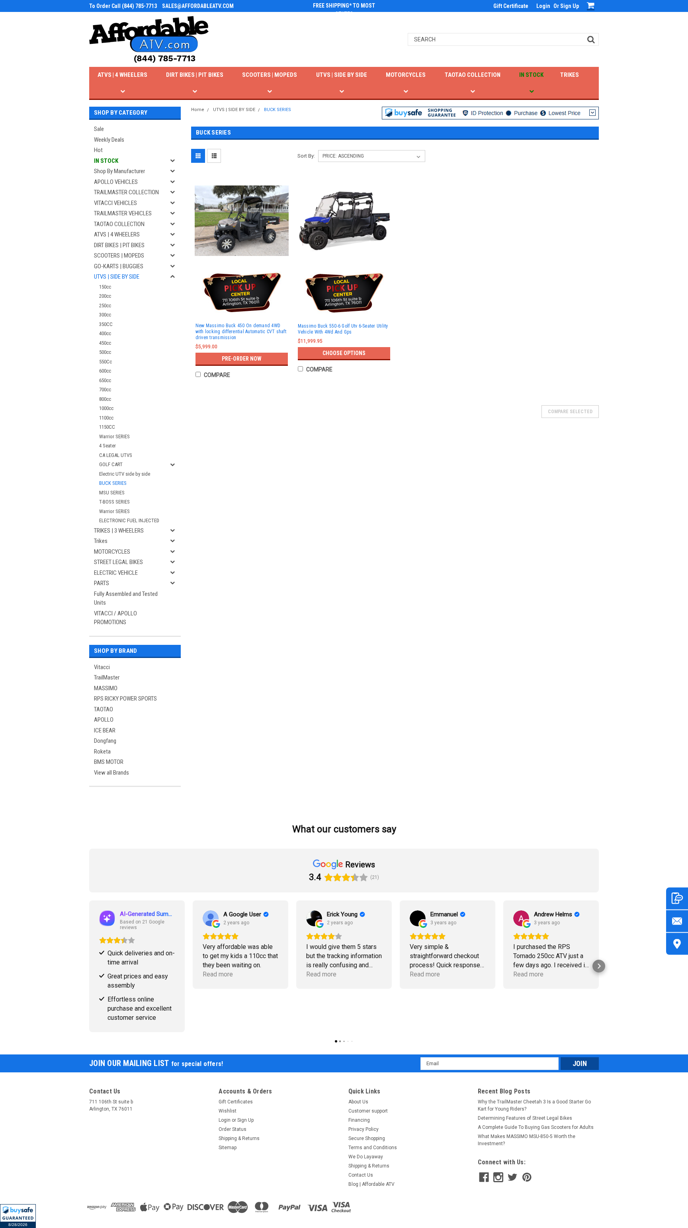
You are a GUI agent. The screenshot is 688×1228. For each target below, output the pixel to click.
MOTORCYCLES (406, 74)
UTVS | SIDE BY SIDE (341, 74)
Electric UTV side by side (124, 474)
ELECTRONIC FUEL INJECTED (129, 520)
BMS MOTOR (108, 761)
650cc (105, 380)
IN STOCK (531, 74)
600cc (105, 371)
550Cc (105, 362)
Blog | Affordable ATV (371, 1184)
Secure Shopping (366, 1138)
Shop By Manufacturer (119, 171)
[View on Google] (211, 918)
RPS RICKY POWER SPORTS (125, 698)
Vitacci (102, 667)
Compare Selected (570, 411)
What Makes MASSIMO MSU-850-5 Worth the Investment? (526, 1140)
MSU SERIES (112, 493)
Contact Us (360, 1175)
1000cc (106, 408)
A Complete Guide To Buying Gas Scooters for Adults (536, 1127)
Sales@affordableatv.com (198, 6)
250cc (105, 305)
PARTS (101, 583)
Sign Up (569, 6)
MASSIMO (105, 688)
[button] (18, 1216)
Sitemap (227, 1147)
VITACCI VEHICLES (115, 203)
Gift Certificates (236, 1102)
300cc (105, 315)
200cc (105, 296)
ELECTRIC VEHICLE (116, 572)
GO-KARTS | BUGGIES (118, 266)
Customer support (368, 1111)
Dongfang (105, 740)
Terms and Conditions (372, 1147)
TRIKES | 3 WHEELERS (119, 530)
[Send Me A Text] (677, 898)
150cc (105, 287)
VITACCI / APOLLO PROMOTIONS (115, 618)
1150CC (107, 427)
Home (197, 109)
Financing (359, 1120)
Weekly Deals (109, 139)
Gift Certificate (510, 6)
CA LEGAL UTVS (115, 455)
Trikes (101, 541)
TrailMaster (106, 677)
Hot (98, 150)
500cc (105, 352)
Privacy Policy (363, 1129)
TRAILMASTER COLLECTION (126, 192)
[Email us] (677, 921)
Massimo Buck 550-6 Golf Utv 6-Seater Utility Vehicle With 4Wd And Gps (343, 329)
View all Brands (111, 772)
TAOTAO (103, 709)
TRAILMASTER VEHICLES (123, 213)
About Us (358, 1102)
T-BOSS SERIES (114, 502)
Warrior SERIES (114, 436)
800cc (105, 399)
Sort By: (306, 156)
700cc (105, 389)
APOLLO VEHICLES (116, 181)
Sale (99, 129)
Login (543, 6)
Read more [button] (218, 974)
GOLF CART (111, 464)
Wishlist (227, 1111)
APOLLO (103, 719)
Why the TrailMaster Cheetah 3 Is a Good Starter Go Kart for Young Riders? (534, 1105)
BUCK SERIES (113, 483)
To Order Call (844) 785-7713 (123, 6)
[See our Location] (677, 944)
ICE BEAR (104, 730)
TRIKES (569, 74)
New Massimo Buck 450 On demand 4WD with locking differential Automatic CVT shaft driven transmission (240, 331)
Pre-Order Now (242, 358)
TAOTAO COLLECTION (472, 74)
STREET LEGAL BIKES (118, 562)
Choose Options (344, 353)
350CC (106, 324)
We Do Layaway (365, 1157)
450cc (105, 343)
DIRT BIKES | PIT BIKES (194, 74)
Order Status (232, 1129)
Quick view (242, 260)
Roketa (102, 751)
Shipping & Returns (239, 1138)
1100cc (106, 418)
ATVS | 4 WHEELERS (122, 74)
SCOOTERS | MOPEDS (269, 74)
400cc (105, 333)
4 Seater (107, 446)
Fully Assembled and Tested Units (126, 598)
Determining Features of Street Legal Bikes (525, 1118)
